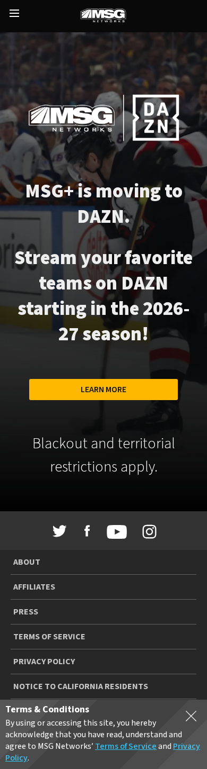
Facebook (87, 531)
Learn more (103, 389)
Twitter (60, 531)
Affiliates (34, 587)
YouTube (114, 532)
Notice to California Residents (80, 686)
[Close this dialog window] (191, 718)
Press (25, 612)
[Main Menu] (14, 14)
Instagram (147, 532)
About (26, 562)
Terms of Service (49, 637)
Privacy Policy (44, 661)
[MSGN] (103, 16)
